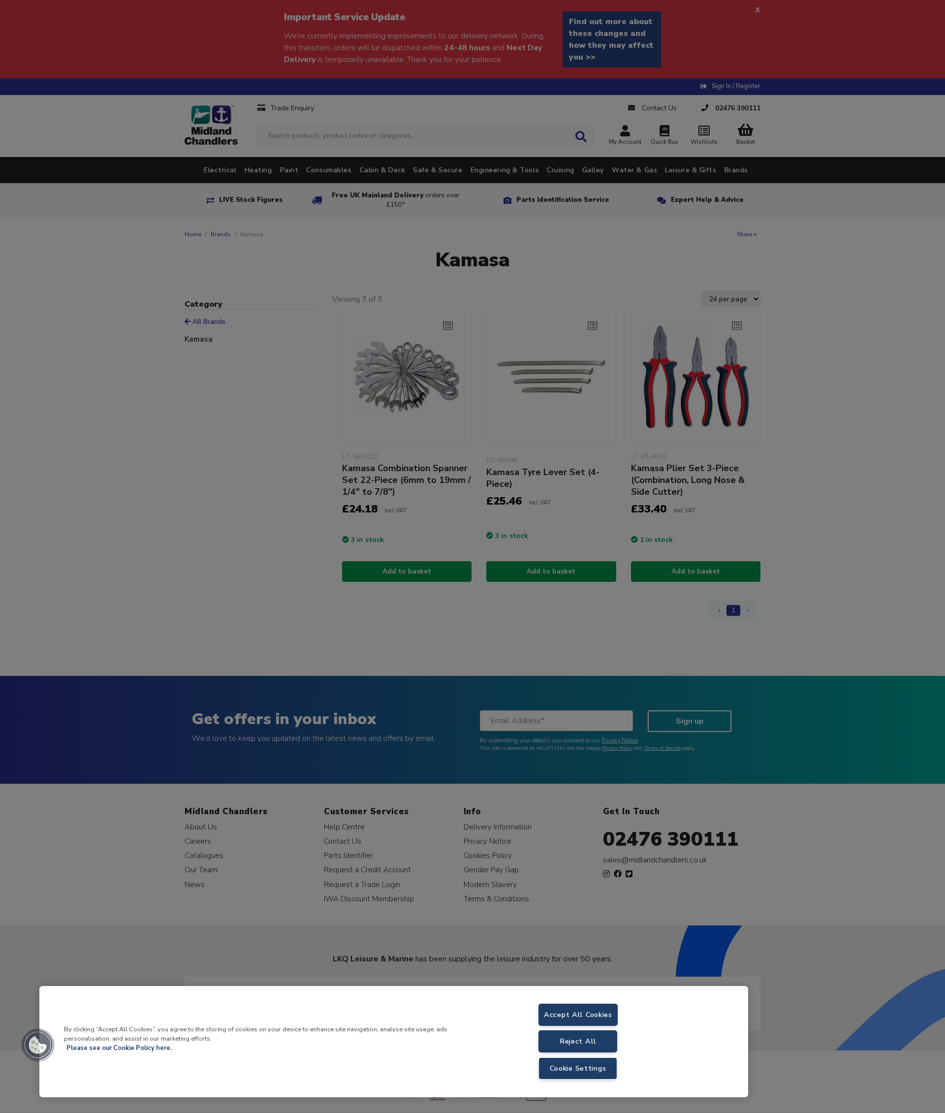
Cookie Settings (578, 1068)
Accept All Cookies (578, 1014)
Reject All (578, 1041)
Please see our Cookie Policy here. (119, 1048)
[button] (38, 1045)
